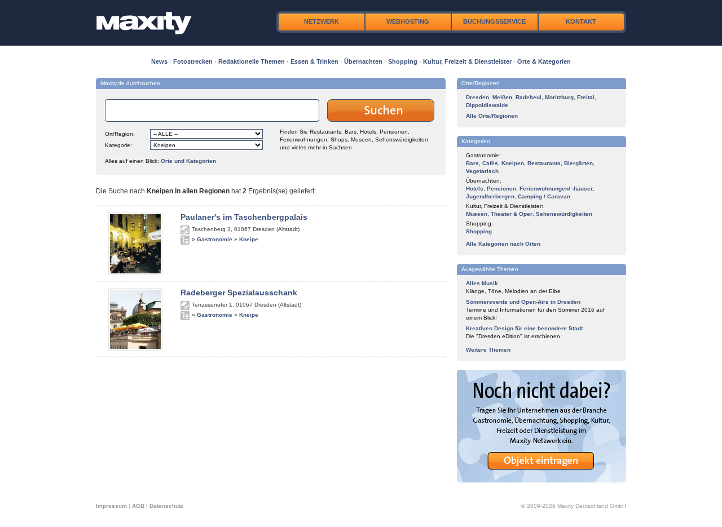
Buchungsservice (494, 21)
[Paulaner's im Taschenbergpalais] (135, 273)
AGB (138, 506)
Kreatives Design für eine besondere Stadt (524, 328)
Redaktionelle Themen (251, 61)
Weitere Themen (488, 350)
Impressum (111, 506)
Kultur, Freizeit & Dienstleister (467, 61)
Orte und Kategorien (188, 161)
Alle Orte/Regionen (492, 116)
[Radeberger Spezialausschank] (135, 348)
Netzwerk (321, 21)
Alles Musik (482, 283)
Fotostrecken (193, 61)
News (159, 61)
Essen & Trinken (314, 61)
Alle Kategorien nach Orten (503, 244)
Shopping (402, 61)
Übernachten (363, 61)
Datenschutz (166, 506)
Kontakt (581, 21)
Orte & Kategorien (544, 61)
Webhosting (407, 21)
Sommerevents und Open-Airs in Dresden (523, 302)
